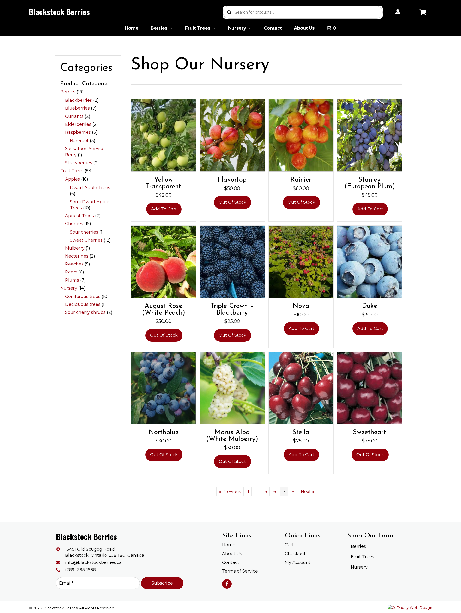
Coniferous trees (82, 296)
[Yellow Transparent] (163, 135)
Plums (72, 280)
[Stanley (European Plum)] (369, 135)
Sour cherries (84, 232)
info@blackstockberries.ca (93, 562)
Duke (369, 306)
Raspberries (78, 132)
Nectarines (76, 256)
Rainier (300, 180)
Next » (307, 491)
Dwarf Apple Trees (90, 187)
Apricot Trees (79, 215)
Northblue (163, 432)
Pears (71, 272)
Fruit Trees (197, 28)
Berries (159, 28)
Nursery (237, 28)
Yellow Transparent (163, 183)
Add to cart (164, 209)
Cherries (74, 223)
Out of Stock (232, 202)
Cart (289, 545)
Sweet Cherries (86, 240)
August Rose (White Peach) (163, 309)
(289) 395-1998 (80, 569)
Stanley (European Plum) (369, 183)
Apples (72, 179)
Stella (300, 432)
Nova (301, 306)
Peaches (74, 264)
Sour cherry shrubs (85, 312)
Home (132, 28)
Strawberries (78, 162)
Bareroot (79, 140)
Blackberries (78, 100)
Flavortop (232, 180)
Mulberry (75, 248)
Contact (273, 28)
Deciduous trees (82, 304)
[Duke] (369, 261)
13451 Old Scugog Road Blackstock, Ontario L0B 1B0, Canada (104, 552)
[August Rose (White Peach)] (163, 261)
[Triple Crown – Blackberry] (232, 261)
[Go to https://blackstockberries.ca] (59, 12)
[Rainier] (301, 135)
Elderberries (78, 124)
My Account (297, 562)
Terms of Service (240, 571)
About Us (304, 28)
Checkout (295, 553)
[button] (162, 583)
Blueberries (77, 108)
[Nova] (301, 261)
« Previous (230, 491)
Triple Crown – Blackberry (232, 309)
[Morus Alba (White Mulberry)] (232, 387)
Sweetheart (369, 432)
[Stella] (301, 387)
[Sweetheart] (369, 387)
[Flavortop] (232, 135)
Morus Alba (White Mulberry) (232, 435)
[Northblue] (163, 387)
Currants (74, 116)
